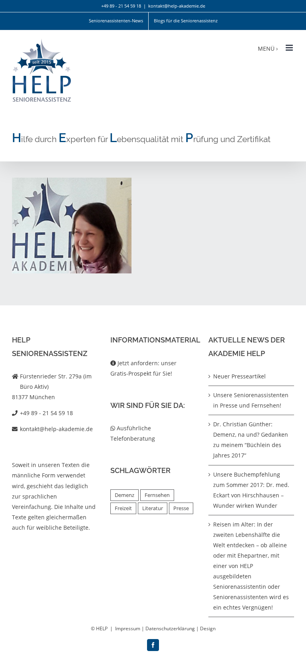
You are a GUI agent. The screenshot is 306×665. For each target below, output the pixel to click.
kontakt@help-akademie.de (176, 6)
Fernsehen (157, 495)
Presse (181, 508)
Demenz (124, 495)
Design (208, 628)
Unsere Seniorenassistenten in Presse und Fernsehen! (250, 400)
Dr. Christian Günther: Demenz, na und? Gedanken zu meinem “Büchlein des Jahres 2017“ (250, 439)
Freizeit (123, 508)
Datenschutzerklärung (170, 628)
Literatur (152, 508)
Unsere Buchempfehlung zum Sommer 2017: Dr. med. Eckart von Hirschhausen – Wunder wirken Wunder (251, 490)
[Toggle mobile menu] (290, 48)
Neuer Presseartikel (239, 376)
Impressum (127, 628)
